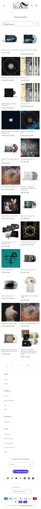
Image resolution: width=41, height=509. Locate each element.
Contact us (7, 434)
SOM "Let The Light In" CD (28, 216)
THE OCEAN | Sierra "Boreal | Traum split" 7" (9, 104)
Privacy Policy (8, 443)
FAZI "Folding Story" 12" (8, 296)
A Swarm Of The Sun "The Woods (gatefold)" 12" (10, 132)
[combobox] (20, 23)
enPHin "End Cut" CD (7, 269)
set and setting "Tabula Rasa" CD (30, 323)
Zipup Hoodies (8, 400)
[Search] (37, 23)
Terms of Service (9, 447)
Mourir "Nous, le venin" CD (28, 269)
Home (6, 379)
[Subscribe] (30, 464)
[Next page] (34, 365)
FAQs (5, 452)
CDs (5, 405)
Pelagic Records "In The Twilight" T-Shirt (30, 296)
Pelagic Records (16, 505)
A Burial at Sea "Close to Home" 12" (29, 50)
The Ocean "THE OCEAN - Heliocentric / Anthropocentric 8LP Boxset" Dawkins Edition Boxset (29, 352)
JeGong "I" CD (24, 77)
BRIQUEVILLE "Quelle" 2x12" (9, 323)
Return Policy (8, 438)
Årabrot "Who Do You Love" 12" (9, 216)
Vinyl (5, 409)
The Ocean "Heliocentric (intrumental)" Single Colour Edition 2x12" (28, 188)
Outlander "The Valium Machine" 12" (10, 159)
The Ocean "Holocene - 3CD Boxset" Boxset (8, 242)
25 (28, 365)
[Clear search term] (33, 23)
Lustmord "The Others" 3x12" (28, 242)
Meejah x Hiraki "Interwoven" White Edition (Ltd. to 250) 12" (9, 350)
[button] (4, 6)
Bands (6, 384)
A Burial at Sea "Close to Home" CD (10, 50)
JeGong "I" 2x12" (25, 103)
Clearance (7, 422)
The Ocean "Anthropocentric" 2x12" (29, 132)
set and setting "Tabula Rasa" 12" (10, 186)
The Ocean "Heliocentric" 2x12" (10, 77)
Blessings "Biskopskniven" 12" (29, 159)
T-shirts (6, 396)
